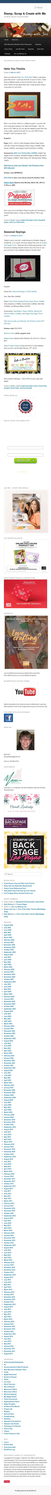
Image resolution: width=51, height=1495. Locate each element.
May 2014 (7, 1284)
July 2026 (7, 927)
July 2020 (7, 1102)
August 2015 (8, 1247)
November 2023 (9, 1004)
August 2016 (8, 1218)
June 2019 (7, 1134)
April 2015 (7, 1257)
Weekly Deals (8, 338)
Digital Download (10, 1374)
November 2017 (9, 1181)
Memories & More (10, 1389)
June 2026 (7, 930)
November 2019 (9, 1122)
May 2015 (7, 1255)
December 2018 (9, 1149)
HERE (28, 379)
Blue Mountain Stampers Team (15, 1369)
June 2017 (7, 1193)
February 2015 (9, 1262)
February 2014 (9, 1292)
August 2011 (8, 1353)
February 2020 (9, 1115)
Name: (10, 445)
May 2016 (7, 1225)
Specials (31, 49)
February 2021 (9, 1085)
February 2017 (9, 1203)
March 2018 (8, 1171)
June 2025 (7, 959)
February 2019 (9, 1144)
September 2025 (10, 952)
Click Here (8, 177)
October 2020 (9, 1095)
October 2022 (9, 1036)
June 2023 (7, 1016)
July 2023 (7, 1014)
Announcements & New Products (16, 1367)
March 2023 (8, 1023)
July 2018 (7, 1161)
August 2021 (8, 1070)
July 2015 (7, 1250)
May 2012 (7, 1344)
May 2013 (7, 1314)
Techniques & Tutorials (12, 1426)
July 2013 (7, 1309)
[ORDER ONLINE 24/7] (25, 406)
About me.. (15, 40)
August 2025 (8, 954)
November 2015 (9, 1240)
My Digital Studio (10, 1396)
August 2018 (8, 1159)
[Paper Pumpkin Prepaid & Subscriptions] (25, 608)
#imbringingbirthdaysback (13, 1362)
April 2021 (7, 1080)
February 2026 (9, 940)
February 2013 (9, 1321)
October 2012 (9, 1331)
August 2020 (8, 1100)
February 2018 (9, 1174)
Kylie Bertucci (9, 904)
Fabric (6, 1379)
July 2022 (7, 1043)
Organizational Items (11, 1401)
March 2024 (8, 994)
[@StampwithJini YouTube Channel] (25, 692)
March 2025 (8, 967)
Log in (6, 1442)
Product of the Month (11, 1406)
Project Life (8, 1409)
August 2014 (8, 1277)
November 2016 (9, 1211)
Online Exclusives (10, 1399)
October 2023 (9, 1006)
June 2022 (7, 1046)
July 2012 (7, 1339)
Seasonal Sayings (15, 231)
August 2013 (8, 1307)
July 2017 (7, 1191)
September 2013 (10, 1304)
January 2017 (9, 1206)
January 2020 (9, 1117)
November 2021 (9, 1063)
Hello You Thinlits (14, 68)
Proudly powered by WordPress (25, 1491)
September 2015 (10, 1245)
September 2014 (10, 1275)
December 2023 (9, 1001)
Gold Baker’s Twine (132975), (23, 311)
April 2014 (7, 1287)
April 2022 (7, 1050)
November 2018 (9, 1151)
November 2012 (9, 1329)
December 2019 (9, 1119)
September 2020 (10, 1097)
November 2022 (9, 1033)
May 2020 (7, 1107)
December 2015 (9, 1238)
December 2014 (9, 1267)
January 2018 (9, 1176)
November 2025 (9, 947)
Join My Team (20, 49)
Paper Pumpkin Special (12, 345)
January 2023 (9, 1028)
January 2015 (9, 1265)
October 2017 (9, 1183)
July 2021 (7, 1073)
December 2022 (9, 1031)
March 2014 (8, 1289)
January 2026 (9, 942)
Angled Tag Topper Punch (29, 220)
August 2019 (8, 1129)
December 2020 (9, 1090)
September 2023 (10, 1009)
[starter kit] (25, 642)
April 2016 (7, 1228)
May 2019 (7, 1137)
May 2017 (7, 1196)
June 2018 (7, 1164)
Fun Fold (7, 1382)
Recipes (7, 1411)
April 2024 (7, 991)
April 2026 (7, 935)
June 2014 (7, 1282)
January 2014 (9, 1294)
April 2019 (7, 1139)
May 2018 (7, 1166)
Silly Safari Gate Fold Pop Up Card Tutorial (19, 891)
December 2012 (9, 1326)
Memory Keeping (10, 1394)
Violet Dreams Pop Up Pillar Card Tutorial (19, 883)
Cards (12, 220)
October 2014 (9, 1272)
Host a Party (8, 49)
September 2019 (10, 1127)
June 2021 (7, 1075)
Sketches (7, 1419)
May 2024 (7, 989)
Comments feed (9, 1447)
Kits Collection (9, 1387)
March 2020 (8, 1112)
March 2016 (8, 1230)
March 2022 (8, 1053)
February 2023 (9, 1026)
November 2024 (9, 977)
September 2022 (10, 1038)
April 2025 (7, 964)
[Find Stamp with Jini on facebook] (8, 721)
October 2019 (9, 1124)
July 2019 (7, 1132)
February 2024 (9, 996)
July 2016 (7, 1220)
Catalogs (7, 54)
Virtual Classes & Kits (12, 1433)
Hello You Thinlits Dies (16, 222)
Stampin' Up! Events (11, 1423)
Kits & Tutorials (9, 1384)
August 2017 (8, 1188)
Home (6, 40)
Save (7, 1481)
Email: (10, 452)
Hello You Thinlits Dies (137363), (26, 153)
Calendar (38, 44)
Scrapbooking (9, 1416)
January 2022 (9, 1058)
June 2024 (7, 986)
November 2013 (9, 1299)
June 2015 (7, 1252)
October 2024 (9, 979)
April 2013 (7, 1316)
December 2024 (9, 974)
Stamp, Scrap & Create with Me (25, 13)
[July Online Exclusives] (25, 556)
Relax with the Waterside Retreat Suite (18, 886)
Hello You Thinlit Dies (24, 77)
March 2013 (8, 1319)
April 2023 (7, 1021)
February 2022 (9, 1055)
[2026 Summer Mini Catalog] (25, 511)
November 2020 (9, 1092)
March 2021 (8, 1083)
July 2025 (7, 957)
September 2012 (10, 1334)
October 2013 (9, 1302)
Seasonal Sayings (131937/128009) (24, 291)
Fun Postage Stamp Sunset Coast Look (18, 893)
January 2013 (9, 1324)
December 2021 (9, 1060)
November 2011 (9, 1351)
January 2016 (9, 1235)
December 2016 (9, 1208)
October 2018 (9, 1154)
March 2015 (8, 1260)
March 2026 (8, 937)
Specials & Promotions (12, 1421)
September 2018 (10, 1156)
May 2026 (7, 932)
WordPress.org (9, 1449)
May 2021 (7, 1078)
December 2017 (9, 1179)
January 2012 (9, 1346)
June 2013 (7, 1312)
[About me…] (25, 740)
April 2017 (7, 1198)
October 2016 (9, 1213)
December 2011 (9, 1348)
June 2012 (7, 1341)
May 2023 (7, 1019)
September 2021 (10, 1068)
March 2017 (8, 1201)
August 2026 (8, 925)
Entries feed (8, 1444)
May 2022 (7, 1048)
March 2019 (8, 1142)
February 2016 (9, 1233)
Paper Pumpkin (9, 1404)
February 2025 (9, 969)
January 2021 (9, 1087)
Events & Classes (10, 1377)
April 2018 (7, 1169)
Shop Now (40, 49)
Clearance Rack (9, 333)
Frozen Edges (22, 904)
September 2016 (10, 1216)
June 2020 (7, 1105)
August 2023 (8, 1011)
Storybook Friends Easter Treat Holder (30, 902)
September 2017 (10, 1186)
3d (5, 1364)
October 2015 (9, 1243)
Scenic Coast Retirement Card (15, 888)
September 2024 (10, 982)
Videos (6, 1431)
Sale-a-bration (9, 1414)
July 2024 (7, 984)
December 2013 (9, 1297)
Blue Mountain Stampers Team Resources (18, 44)
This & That (8, 1429)
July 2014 (7, 1280)
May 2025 (7, 962)
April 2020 (7, 1110)
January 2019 (9, 1147)
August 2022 (8, 1041)
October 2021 (9, 1065)
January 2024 (9, 999)
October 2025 (9, 950)
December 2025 (9, 945)
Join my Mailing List (20, 54)
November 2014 (9, 1270)
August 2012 (8, 1336)
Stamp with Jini (9, 909)
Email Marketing (23, 471)
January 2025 (9, 972)
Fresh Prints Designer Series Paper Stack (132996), (27, 301)
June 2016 (7, 1223)
